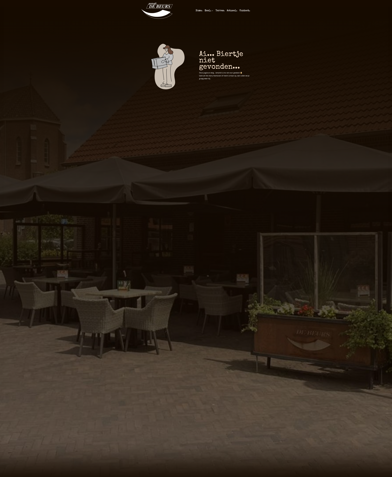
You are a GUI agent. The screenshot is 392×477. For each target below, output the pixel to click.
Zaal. (208, 10)
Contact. (244, 10)
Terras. (219, 10)
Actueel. (232, 10)
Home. (199, 10)
